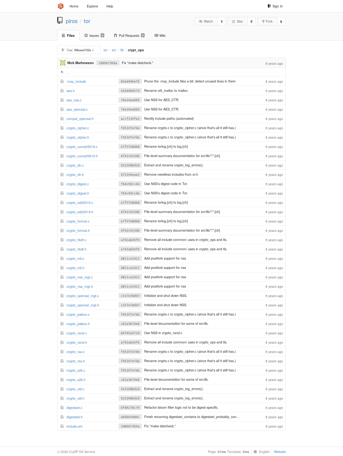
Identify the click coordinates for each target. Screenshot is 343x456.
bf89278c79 (130, 407)
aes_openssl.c (77, 109)
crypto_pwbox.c (78, 314)
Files (71, 35)
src (114, 50)
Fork (269, 21)
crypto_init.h (75, 267)
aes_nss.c (73, 100)
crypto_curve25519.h (82, 156)
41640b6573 (130, 91)
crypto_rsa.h (75, 361)
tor (87, 21)
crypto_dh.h (75, 174)
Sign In (278, 6)
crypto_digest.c (77, 184)
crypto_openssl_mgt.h (82, 305)
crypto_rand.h (76, 342)
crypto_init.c (75, 258)
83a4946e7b (130, 81)
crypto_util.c (75, 389)
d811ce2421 (130, 258)
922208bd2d (130, 165)
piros (72, 21)
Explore (92, 6)
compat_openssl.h (80, 118)
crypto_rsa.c (75, 351)
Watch (208, 21)
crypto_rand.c (76, 333)
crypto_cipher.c (77, 128)
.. (68, 72)
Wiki (162, 35)
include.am (74, 426)
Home (74, 6)
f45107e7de (130, 128)
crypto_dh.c (75, 165)
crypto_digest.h (77, 193)
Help (109, 6)
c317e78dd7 (130, 296)
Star (240, 21)
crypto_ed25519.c (79, 202)
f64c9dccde (130, 184)
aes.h (70, 90)
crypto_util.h (75, 398)
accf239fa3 (130, 118)
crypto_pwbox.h (78, 323)
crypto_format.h (78, 230)
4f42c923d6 (130, 156)
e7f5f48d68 (130, 146)
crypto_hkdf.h (76, 249)
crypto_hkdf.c (76, 239)
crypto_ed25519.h (79, 211)
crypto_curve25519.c (82, 146)
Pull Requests (131, 35)
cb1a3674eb (130, 324)
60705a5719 (130, 333)
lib (122, 50)
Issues (96, 35)
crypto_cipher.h (77, 137)
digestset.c (74, 407)
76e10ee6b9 (130, 100)
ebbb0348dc (130, 417)
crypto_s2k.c (75, 370)
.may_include (76, 81)
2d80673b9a (107, 63)
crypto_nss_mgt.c (79, 277)
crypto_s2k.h (75, 379)
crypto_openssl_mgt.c (82, 295)
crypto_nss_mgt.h (79, 286)
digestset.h (74, 417)
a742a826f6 (130, 240)
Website (280, 451)
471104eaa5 (130, 174)
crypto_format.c (78, 221)
